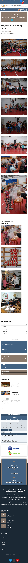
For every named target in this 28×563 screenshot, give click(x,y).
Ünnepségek (5, 329)
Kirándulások (5, 326)
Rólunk (3, 342)
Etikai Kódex (4, 367)
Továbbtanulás (5, 361)
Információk (4, 347)
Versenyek (5, 331)
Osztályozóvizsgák (6, 356)
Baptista (3, 364)
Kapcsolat (4, 547)
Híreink (3, 542)
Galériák (3, 373)
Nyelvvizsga (22, 17)
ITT (13, 33)
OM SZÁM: (14, 339)
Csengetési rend (14, 14)
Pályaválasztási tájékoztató (7, 344)
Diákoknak (4, 358)
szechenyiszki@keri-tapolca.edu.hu (14, 482)
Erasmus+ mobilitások (6, 352)
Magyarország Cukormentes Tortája (17, 384)
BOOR (11, 555)
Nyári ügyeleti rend (15, 400)
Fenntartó (4, 540)
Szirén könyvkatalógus (10, 17)
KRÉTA (14, 19)
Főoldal (3, 537)
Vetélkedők (5, 333)
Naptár (3, 549)
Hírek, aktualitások (5, 371)
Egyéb (4, 324)
